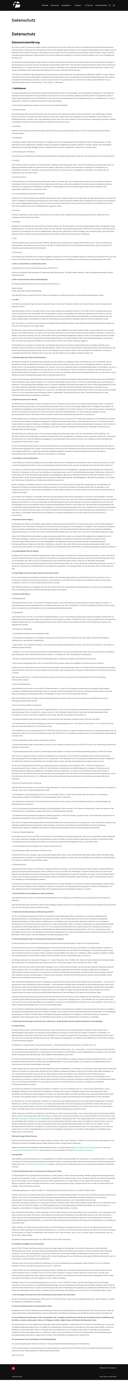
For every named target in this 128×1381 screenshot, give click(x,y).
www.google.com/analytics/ (83, 1150)
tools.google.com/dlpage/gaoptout (29, 1118)
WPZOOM (113, 1376)
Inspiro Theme (104, 1376)
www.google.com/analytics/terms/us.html (25, 1150)
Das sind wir (55, 5)
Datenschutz (104, 1368)
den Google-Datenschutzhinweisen (36, 1164)
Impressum (112, 1368)
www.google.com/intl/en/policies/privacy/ (89, 1147)
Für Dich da (89, 5)
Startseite (45, 5)
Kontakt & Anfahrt (101, 5)
